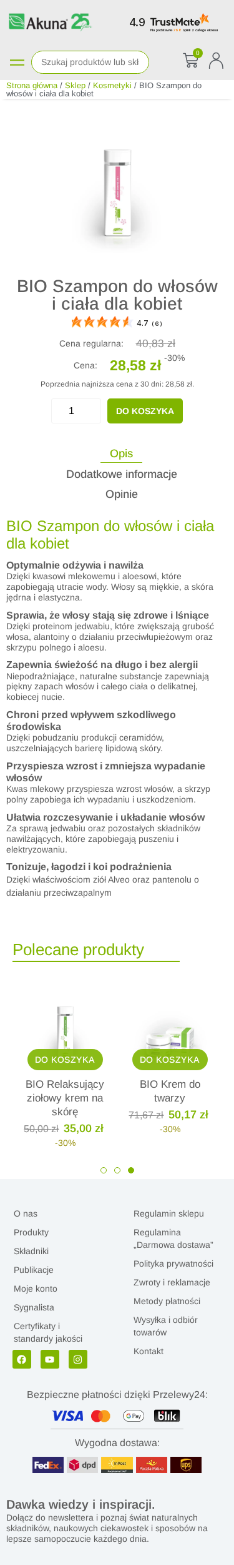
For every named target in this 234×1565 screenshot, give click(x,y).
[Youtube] (50, 1359)
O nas (25, 1213)
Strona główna (31, 85)
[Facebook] (21, 1359)
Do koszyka (145, 411)
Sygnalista (34, 1307)
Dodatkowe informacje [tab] (121, 474)
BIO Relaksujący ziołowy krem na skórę (65, 1098)
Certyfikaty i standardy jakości (48, 1332)
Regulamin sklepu (169, 1213)
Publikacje (34, 1270)
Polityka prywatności (173, 1264)
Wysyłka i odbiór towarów (166, 1326)
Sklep (75, 85)
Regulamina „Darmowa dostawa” (173, 1238)
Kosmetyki (112, 85)
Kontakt (148, 1351)
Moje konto (35, 1289)
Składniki (31, 1251)
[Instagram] (78, 1359)
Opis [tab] (121, 453)
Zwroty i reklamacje (172, 1282)
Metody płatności (167, 1301)
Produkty (31, 1232)
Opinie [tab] (121, 494)
